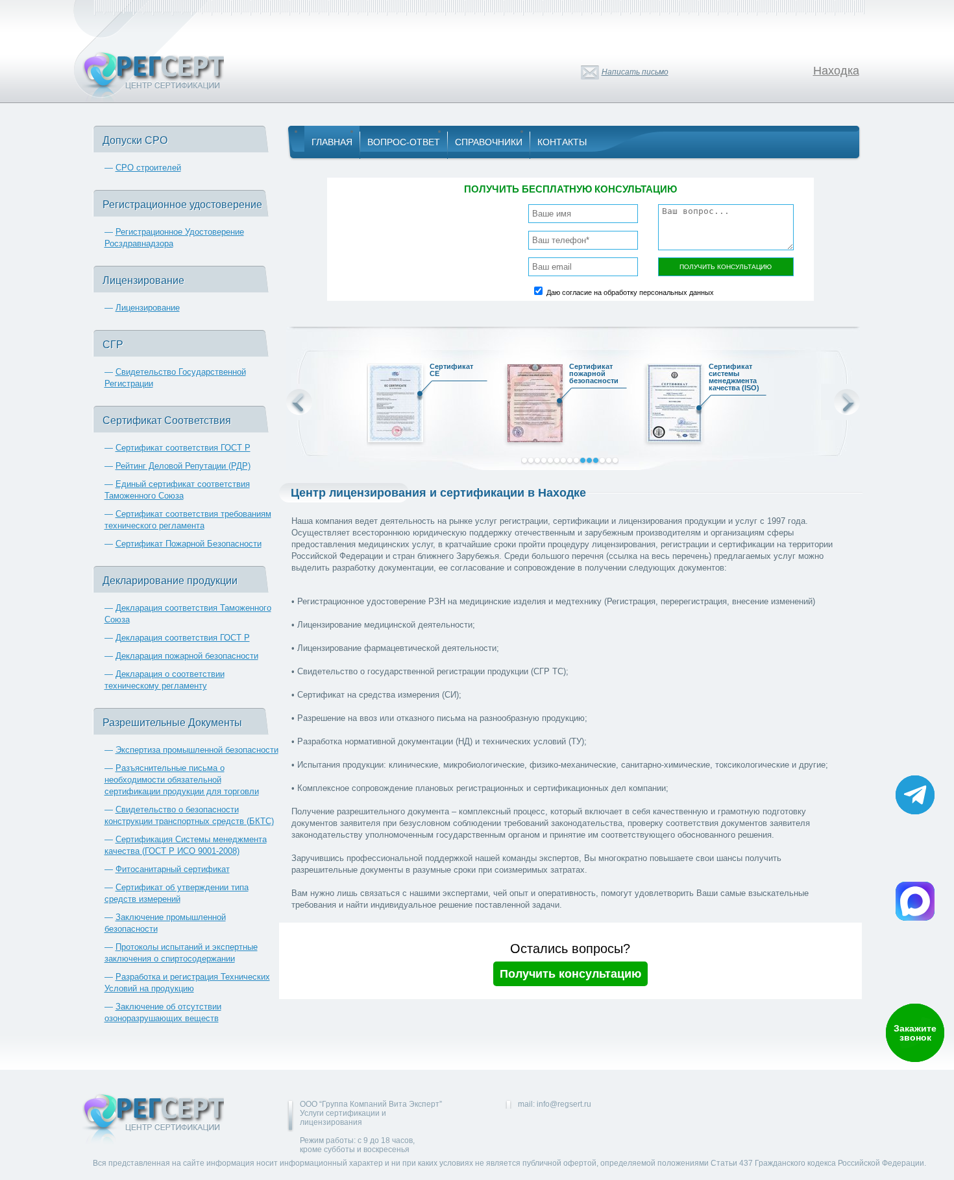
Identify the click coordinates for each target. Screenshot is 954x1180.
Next (847, 402)
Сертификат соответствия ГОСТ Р (183, 448)
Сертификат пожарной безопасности (593, 373)
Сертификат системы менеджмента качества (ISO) (734, 377)
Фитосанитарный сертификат (173, 869)
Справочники (488, 142)
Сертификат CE (451, 370)
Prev (299, 402)
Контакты (562, 142)
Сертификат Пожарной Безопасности (189, 544)
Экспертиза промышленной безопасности (197, 750)
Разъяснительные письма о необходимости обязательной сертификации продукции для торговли (181, 779)
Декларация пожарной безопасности (187, 656)
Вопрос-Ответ (403, 142)
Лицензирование (148, 308)
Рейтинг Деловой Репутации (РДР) (183, 466)
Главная (332, 142)
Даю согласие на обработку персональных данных (630, 292)
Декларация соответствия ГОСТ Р (183, 638)
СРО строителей (148, 167)
